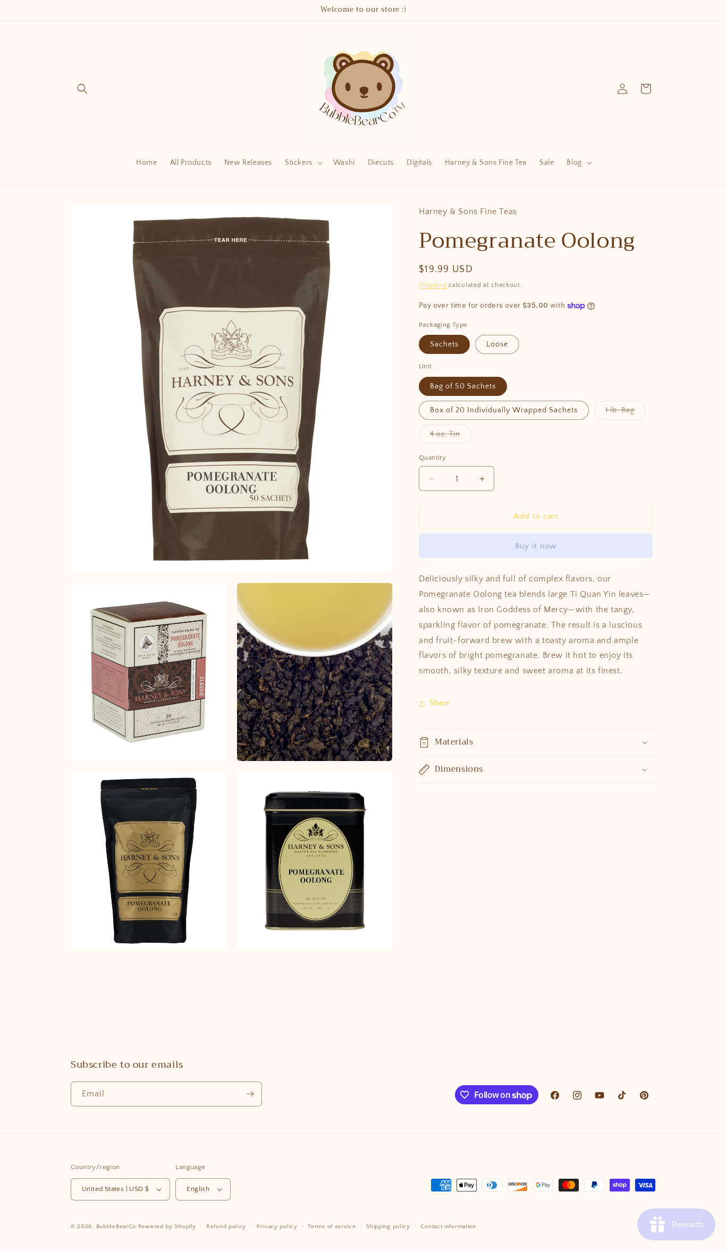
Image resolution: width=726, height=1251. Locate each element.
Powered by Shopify (167, 1226)
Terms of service (332, 1226)
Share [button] (439, 703)
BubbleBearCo (116, 1226)
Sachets (444, 345)
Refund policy (226, 1226)
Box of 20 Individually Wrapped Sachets (504, 410)
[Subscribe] (249, 1093)
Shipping (433, 285)
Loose (497, 345)
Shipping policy (388, 1226)
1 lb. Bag (625, 412)
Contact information (448, 1226)
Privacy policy (277, 1226)
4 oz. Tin (450, 436)
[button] (82, 88)
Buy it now (535, 546)
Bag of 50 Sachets (463, 386)
